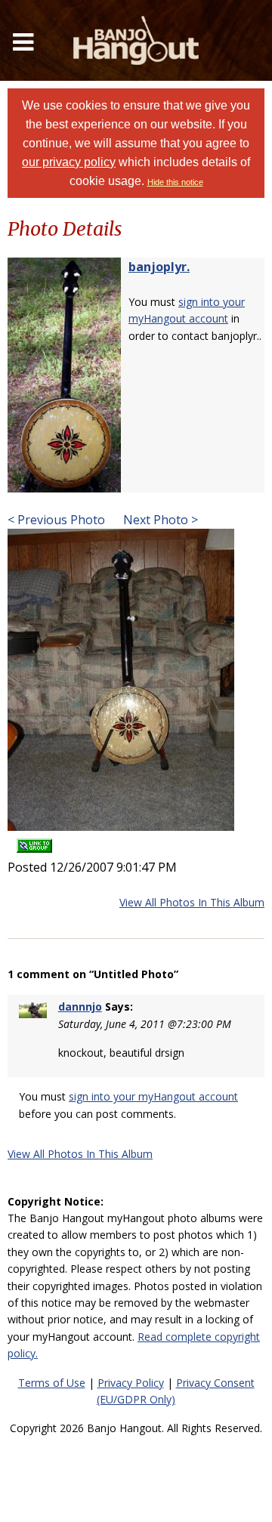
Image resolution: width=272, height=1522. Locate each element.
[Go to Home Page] (136, 40)
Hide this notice (175, 182)
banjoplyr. (159, 266)
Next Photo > (159, 519)
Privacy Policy (130, 1382)
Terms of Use (51, 1382)
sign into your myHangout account (153, 1096)
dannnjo (80, 1006)
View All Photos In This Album (191, 902)
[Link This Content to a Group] (34, 841)
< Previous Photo (56, 519)
